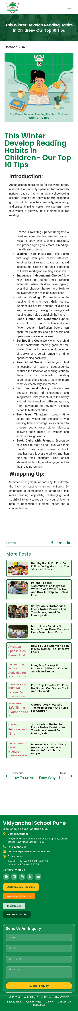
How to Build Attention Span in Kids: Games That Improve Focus (50, 649)
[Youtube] (38, 876)
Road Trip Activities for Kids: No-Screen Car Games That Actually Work (49, 688)
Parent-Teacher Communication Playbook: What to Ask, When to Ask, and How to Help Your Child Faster (49, 589)
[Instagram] (22, 876)
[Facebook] (6, 876)
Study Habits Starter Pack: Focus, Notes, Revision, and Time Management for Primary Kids (49, 729)
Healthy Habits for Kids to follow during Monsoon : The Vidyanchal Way (50, 566)
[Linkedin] (14, 876)
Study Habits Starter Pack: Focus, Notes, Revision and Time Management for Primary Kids (48, 610)
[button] (69, 7)
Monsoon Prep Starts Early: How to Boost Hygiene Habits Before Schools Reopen (49, 749)
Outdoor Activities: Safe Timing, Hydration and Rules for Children (49, 708)
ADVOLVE (64, 997)
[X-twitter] (30, 876)
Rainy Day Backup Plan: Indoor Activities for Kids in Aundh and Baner (49, 668)
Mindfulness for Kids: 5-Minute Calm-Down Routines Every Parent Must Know (50, 629)
